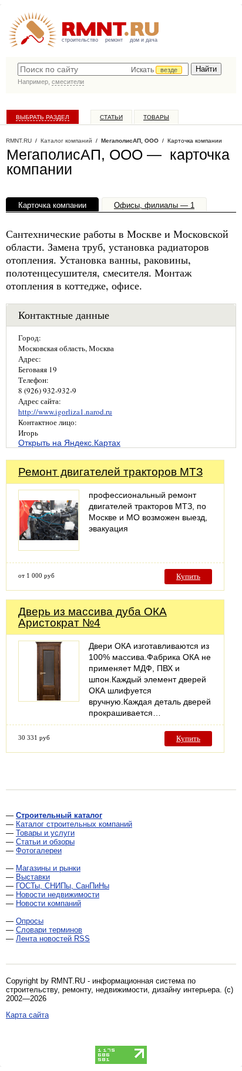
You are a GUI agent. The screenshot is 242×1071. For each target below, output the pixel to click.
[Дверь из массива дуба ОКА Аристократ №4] (49, 698)
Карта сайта (27, 1015)
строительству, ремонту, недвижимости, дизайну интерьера (113, 989)
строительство (80, 40)
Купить (188, 576)
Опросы (29, 921)
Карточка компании (52, 205)
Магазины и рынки (48, 868)
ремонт (114, 40)
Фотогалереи (39, 850)
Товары (156, 117)
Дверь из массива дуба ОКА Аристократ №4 (92, 617)
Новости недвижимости (57, 894)
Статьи (111, 117)
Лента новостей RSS (53, 938)
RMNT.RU (19, 140)
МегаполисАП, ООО (130, 140)
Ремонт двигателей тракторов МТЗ (110, 472)
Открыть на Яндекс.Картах (69, 442)
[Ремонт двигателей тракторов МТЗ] (49, 547)
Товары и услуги (45, 832)
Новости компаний (48, 903)
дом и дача (143, 40)
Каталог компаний (66, 140)
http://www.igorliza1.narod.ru (65, 411)
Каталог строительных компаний (74, 824)
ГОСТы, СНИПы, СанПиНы (62, 885)
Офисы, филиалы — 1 (154, 205)
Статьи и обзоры (45, 841)
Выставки (33, 877)
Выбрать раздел (42, 117)
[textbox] (103, 69)
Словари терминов (49, 929)
